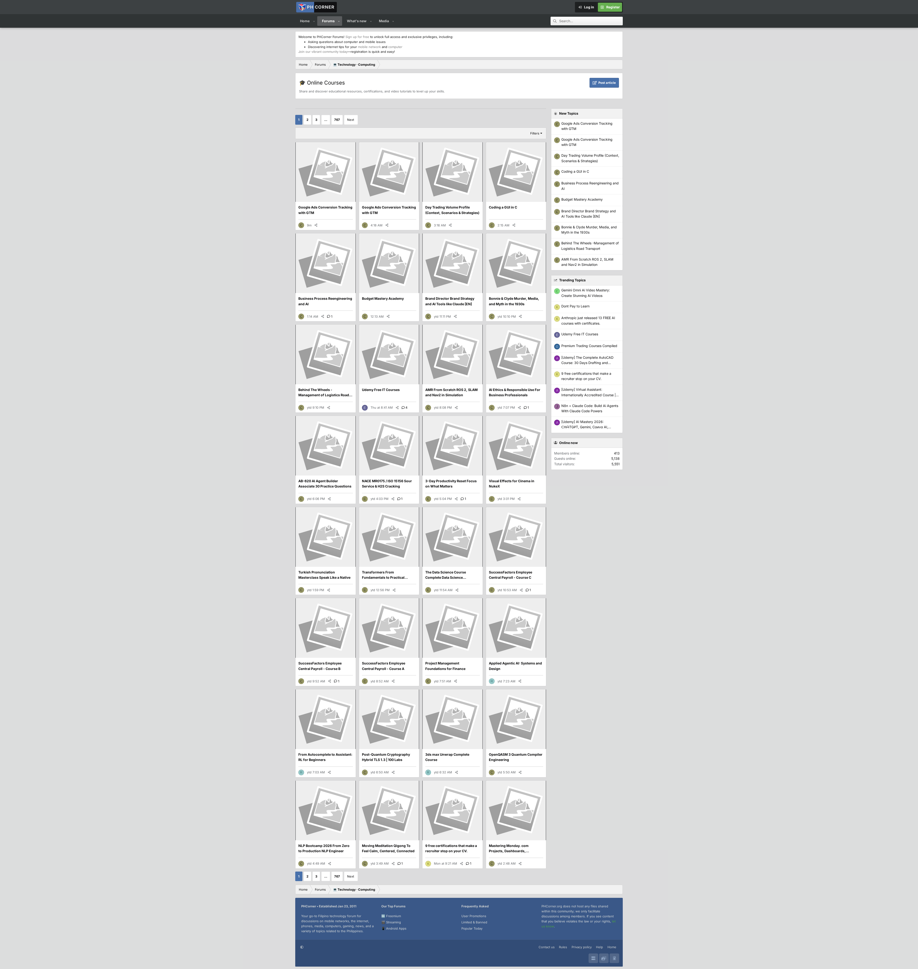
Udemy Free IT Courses (381, 390)
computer (395, 47)
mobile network (369, 47)
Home (305, 21)
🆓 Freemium (391, 916)
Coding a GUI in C (503, 207)
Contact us (547, 947)
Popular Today (471, 928)
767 (337, 120)
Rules (563, 947)
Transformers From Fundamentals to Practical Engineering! (383, 577)
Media (384, 21)
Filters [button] (534, 133)
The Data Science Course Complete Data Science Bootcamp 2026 (445, 577)
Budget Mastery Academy (383, 298)
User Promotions (473, 916)
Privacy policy (582, 947)
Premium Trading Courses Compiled (589, 346)
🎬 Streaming (391, 922)
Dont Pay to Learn (575, 306)
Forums (328, 21)
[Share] (315, 225)
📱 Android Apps (393, 928)
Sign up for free (357, 37)
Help (599, 947)
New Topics (568, 113)
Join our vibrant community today (323, 52)
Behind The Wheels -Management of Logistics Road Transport (323, 395)
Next (350, 120)
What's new (356, 21)
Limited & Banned (474, 922)
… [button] (325, 120)
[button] (314, 21)
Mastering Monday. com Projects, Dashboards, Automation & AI (509, 851)
